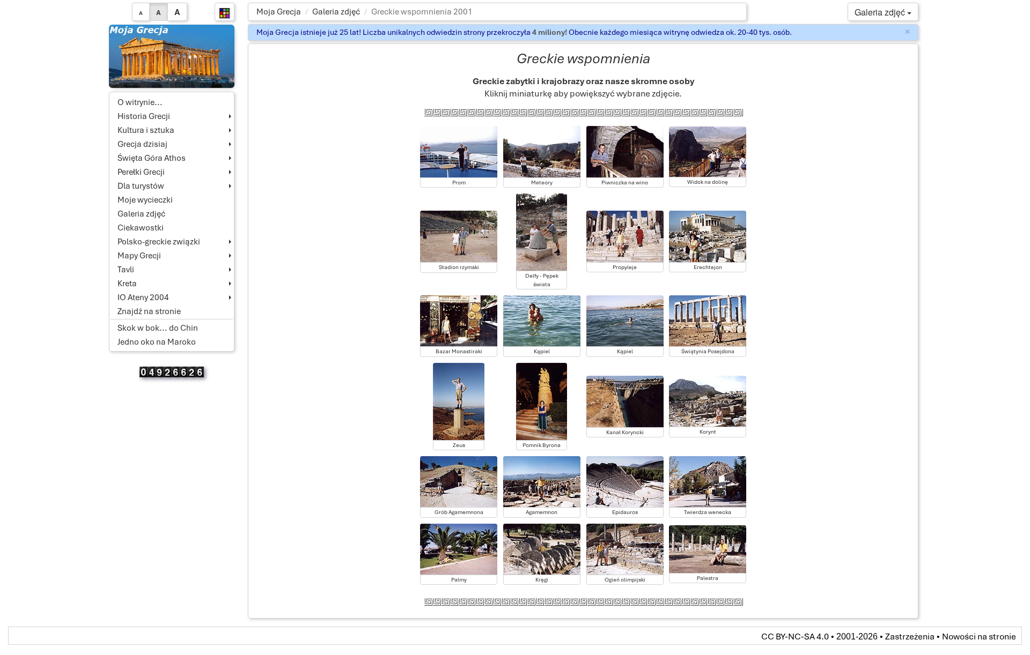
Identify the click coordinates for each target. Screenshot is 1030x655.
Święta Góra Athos (151, 158)
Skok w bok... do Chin (157, 328)
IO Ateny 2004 (143, 297)
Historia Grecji (143, 116)
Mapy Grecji (139, 255)
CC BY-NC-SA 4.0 (795, 636)
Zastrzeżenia (910, 636)
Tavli (125, 269)
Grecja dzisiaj (142, 144)
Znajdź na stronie (149, 311)
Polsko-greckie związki (158, 241)
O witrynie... (140, 102)
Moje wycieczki (145, 200)
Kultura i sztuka (145, 130)
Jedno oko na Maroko (156, 342)
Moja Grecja (278, 11)
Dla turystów (140, 186)
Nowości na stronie (979, 636)
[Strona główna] (172, 55)
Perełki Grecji (141, 172)
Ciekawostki (140, 227)
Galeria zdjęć (336, 11)
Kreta (127, 283)
